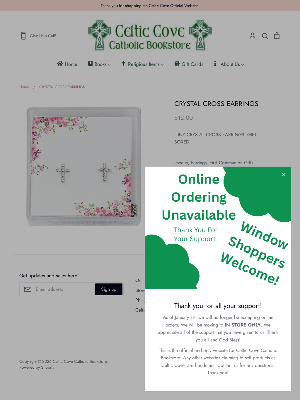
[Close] (283, 173)
